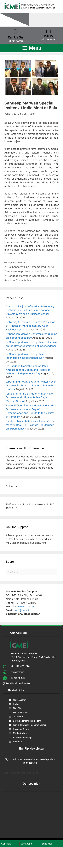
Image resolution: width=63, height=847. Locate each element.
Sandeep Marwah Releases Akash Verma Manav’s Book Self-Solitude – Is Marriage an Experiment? (30, 425)
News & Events (16, 262)
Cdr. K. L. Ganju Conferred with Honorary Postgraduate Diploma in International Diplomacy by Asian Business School (30, 310)
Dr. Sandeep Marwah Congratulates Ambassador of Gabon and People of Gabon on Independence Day (28, 370)
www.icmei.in (26, 606)
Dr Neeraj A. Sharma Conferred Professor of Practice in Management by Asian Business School (30, 326)
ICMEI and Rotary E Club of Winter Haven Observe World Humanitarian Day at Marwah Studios (30, 397)
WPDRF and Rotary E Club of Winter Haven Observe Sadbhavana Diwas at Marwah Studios (31, 385)
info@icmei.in (22, 610)
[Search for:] (31, 571)
